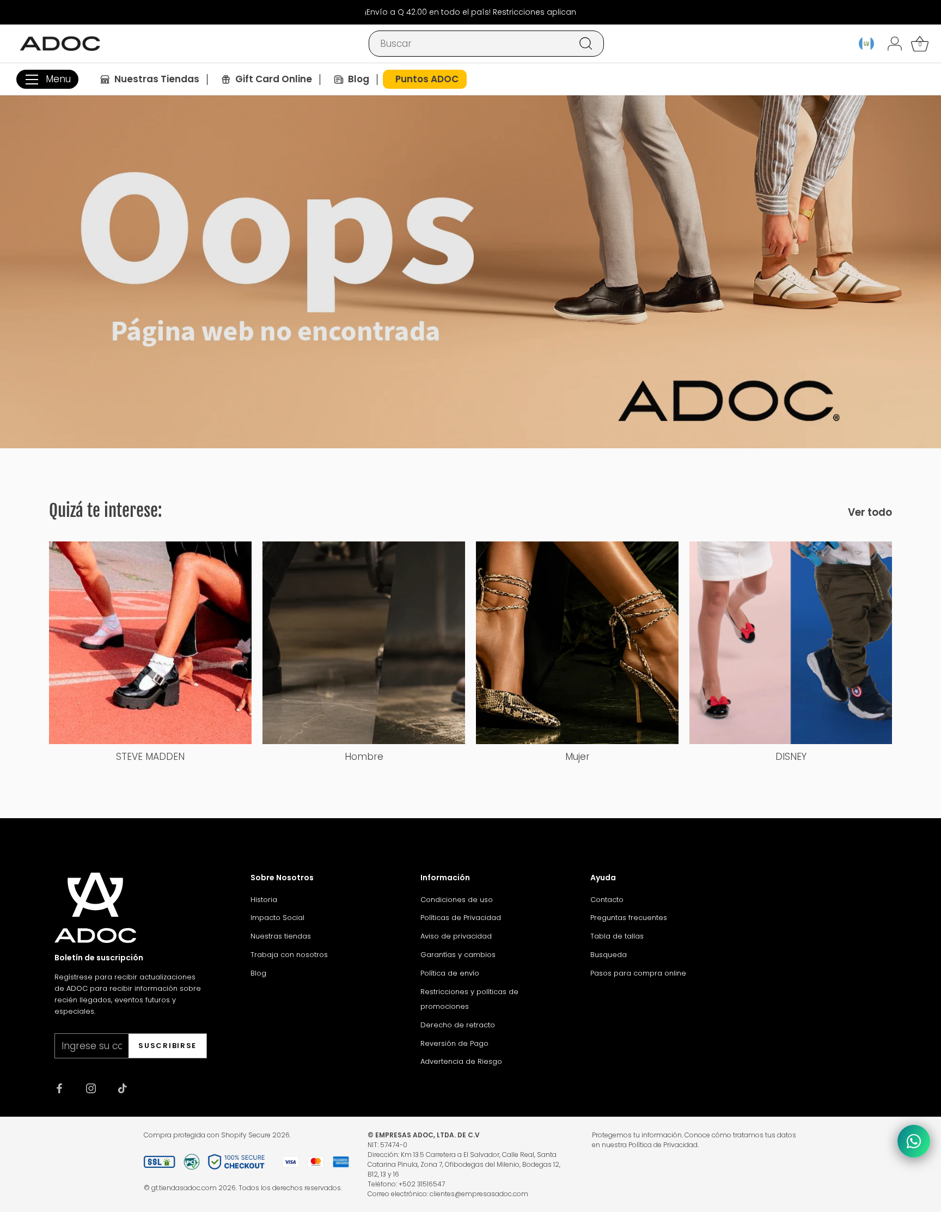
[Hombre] (363, 642)
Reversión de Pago (454, 1043)
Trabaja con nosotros (289, 954)
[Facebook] (59, 1087)
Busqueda (608, 954)
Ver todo (870, 512)
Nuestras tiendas (280, 936)
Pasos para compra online (638, 973)
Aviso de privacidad (456, 936)
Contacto (607, 899)
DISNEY (790, 756)
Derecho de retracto (457, 1025)
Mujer (577, 756)
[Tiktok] (122, 1087)
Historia (263, 899)
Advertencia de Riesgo (461, 1061)
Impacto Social (277, 917)
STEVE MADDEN (150, 756)
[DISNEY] (790, 642)
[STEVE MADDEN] (150, 642)
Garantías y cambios (458, 954)
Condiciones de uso (456, 899)
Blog (258, 973)
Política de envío (449, 973)
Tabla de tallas (617, 936)
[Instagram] (91, 1087)
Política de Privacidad (663, 1144)
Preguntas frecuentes (628, 917)
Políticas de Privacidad (460, 917)
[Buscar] (586, 43)
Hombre (364, 756)
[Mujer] (577, 642)
